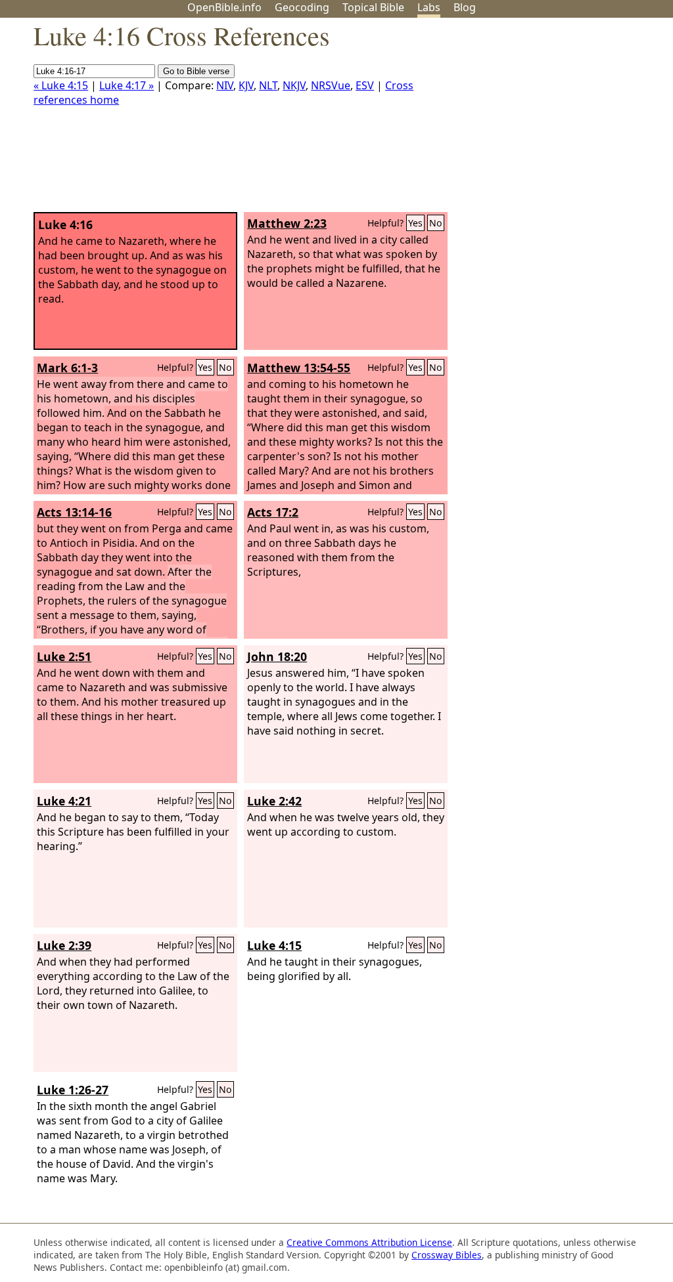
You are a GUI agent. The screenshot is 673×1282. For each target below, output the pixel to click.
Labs (428, 7)
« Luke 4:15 (61, 85)
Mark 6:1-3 (67, 367)
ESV (365, 85)
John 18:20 (277, 656)
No (435, 223)
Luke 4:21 (64, 801)
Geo (302, 7)
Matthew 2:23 (287, 223)
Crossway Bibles (446, 1255)
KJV (246, 85)
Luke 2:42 (274, 801)
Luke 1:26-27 (72, 1090)
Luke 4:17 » (126, 85)
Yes (415, 223)
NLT (268, 85)
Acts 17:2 (272, 512)
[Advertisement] (540, 120)
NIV (224, 85)
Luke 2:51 (64, 656)
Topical (373, 7)
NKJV (294, 85)
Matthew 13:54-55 (298, 367)
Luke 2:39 (64, 945)
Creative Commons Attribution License (369, 1242)
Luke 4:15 (274, 945)
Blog (464, 7)
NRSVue (330, 85)
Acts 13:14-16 (74, 512)
